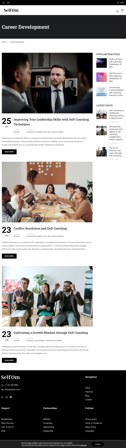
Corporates (47, 423)
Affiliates (47, 419)
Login (122, 2)
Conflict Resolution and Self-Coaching (40, 228)
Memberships (6, 419)
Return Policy (90, 427)
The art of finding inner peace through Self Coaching (115, 152)
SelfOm (16, 132)
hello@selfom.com (12, 389)
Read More (9, 152)
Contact (88, 400)
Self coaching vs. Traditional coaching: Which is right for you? (116, 114)
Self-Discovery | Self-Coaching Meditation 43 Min (116, 77)
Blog (87, 396)
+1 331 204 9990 (11, 385)
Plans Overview (7, 423)
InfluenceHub (48, 427)
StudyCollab (48, 431)
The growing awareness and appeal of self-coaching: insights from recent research (116, 133)
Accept (97, 444)
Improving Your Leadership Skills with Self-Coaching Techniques (51, 121)
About (87, 388)
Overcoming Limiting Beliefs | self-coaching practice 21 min (116, 91)
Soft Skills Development (53, 132)
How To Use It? (7, 427)
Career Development (34, 132)
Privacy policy (91, 419)
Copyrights (89, 431)
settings (83, 445)
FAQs (3, 431)
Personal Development (35, 341)
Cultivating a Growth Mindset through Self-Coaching (51, 333)
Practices (89, 392)
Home (4, 42)
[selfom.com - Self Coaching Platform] (11, 10)
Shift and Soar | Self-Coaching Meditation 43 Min (115, 63)
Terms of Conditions (93, 423)
